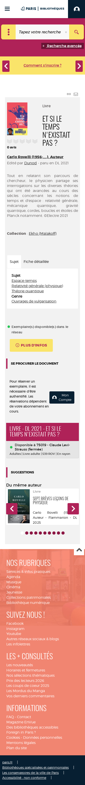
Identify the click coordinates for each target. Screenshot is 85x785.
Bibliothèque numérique (28, 603)
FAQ (10, 717)
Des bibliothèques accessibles (32, 727)
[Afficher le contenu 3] (31, 533)
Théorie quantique (28, 291)
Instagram (15, 629)
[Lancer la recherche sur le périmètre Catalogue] (76, 31)
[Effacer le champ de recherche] (66, 31)
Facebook (15, 623)
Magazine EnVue (21, 722)
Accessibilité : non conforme (24, 778)
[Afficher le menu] (7, 9)
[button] (11, 508)
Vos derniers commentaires (30, 696)
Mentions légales (21, 743)
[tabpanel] (42, 288)
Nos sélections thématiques (30, 675)
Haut (79, 550)
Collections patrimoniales (28, 597)
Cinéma (13, 587)
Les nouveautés (19, 665)
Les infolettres (18, 644)
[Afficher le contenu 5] (40, 533)
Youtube (13, 634)
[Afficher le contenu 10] (63, 533)
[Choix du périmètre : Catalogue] (8, 31)
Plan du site (16, 748)
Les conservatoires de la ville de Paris (30, 773)
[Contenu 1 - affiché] (22, 533)
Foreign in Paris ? (21, 732)
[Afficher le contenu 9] (58, 533)
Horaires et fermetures (25, 670)
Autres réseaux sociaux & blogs (32, 639)
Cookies (13, 737)
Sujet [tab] (14, 261)
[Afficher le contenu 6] (44, 533)
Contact (24, 717)
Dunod (30, 163)
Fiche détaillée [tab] (36, 261)
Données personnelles (42, 737)
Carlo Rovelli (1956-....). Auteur (35, 157)
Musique (13, 582)
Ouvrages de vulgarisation (34, 301)
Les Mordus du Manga (25, 691)
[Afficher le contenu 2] (26, 533)
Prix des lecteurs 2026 (25, 680)
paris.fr (7, 762)
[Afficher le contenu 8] (54, 533)
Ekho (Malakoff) (42, 233)
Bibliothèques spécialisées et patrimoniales (35, 767)
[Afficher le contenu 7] (49, 533)
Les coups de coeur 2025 (27, 685)
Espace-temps (24, 281)
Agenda (13, 577)
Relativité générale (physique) (37, 286)
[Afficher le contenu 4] (35, 533)
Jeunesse (14, 592)
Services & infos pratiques (28, 571)
